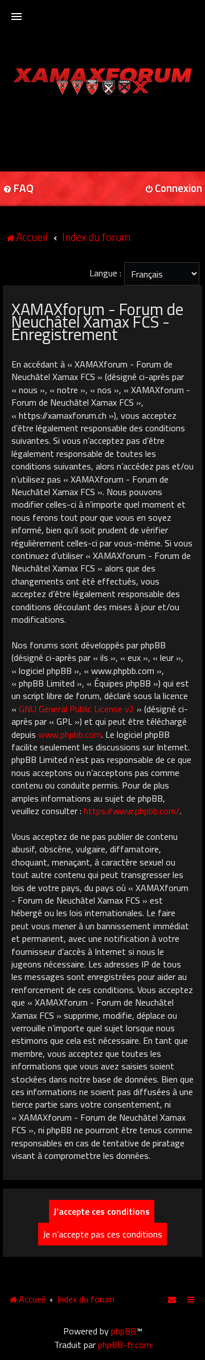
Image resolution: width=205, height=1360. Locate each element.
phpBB (123, 1331)
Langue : (105, 273)
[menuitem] (172, 1299)
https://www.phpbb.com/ (132, 810)
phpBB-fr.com (124, 1344)
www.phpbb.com (69, 734)
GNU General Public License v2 (76, 709)
